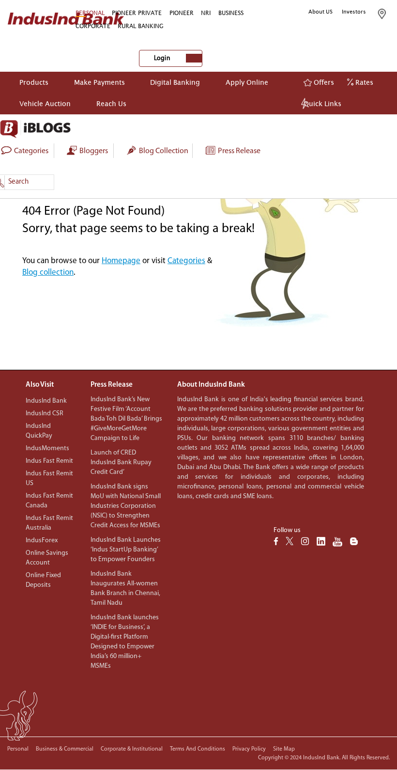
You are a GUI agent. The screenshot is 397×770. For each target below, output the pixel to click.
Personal (18, 749)
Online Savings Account (47, 558)
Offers (323, 82)
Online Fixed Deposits (43, 580)
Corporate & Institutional (132, 749)
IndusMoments (47, 448)
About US (320, 12)
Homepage (121, 261)
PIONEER (181, 12)
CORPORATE (93, 26)
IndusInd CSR (44, 413)
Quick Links (322, 103)
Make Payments (99, 82)
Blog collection (162, 151)
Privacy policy (249, 749)
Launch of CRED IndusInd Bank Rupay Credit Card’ (121, 462)
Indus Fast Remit (49, 461)
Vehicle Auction (45, 103)
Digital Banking (175, 82)
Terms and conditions (197, 749)
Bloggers (93, 151)
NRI (206, 12)
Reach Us (111, 103)
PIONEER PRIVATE (137, 12)
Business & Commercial (64, 749)
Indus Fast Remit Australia (49, 523)
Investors (354, 12)
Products (33, 82)
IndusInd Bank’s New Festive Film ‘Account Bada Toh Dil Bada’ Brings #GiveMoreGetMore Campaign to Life (126, 419)
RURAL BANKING (141, 26)
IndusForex (42, 540)
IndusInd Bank (46, 401)
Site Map (284, 749)
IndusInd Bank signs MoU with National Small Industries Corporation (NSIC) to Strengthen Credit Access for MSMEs (126, 506)
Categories (186, 261)
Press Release (238, 151)
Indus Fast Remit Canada (49, 500)
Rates (363, 82)
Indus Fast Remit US (49, 478)
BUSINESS (231, 12)
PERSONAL (90, 12)
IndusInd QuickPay (39, 431)
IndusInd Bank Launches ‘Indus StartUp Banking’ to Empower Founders (126, 549)
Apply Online (247, 82)
